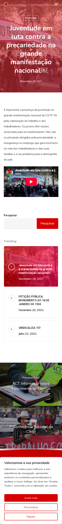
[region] (31, 490)
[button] (56, 4)
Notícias (31, 18)
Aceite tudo (31, 497)
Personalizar (31, 507)
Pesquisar (10, 215)
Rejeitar (31, 516)
